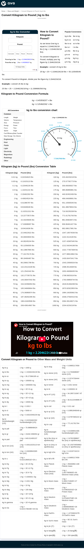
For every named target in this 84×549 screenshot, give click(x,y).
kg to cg (5, 381)
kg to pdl (5, 429)
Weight (15, 117)
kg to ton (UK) (8, 452)
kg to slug (48, 367)
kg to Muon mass (51, 481)
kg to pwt (6, 439)
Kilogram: (20, 37)
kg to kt (47, 389)
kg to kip (5, 415)
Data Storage (8, 136)
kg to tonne (48, 385)
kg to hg (5, 485)
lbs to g (76, 51)
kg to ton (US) (8, 446)
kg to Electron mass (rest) (49, 472)
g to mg (67, 62)
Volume (6, 120)
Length (6, 117)
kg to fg (5, 494)
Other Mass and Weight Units (54, 359)
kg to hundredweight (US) (8, 421)
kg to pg (5, 398)
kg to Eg (5, 464)
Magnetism (8, 154)
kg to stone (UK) (50, 380)
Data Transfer (17, 133)
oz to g (75, 55)
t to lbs (75, 47)
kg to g (75, 58)
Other (6, 161)
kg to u (5, 459)
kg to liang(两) (50, 531)
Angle (15, 130)
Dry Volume (17, 136)
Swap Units (20, 67)
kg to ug (5, 389)
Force (6, 128)
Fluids (6, 145)
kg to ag (5, 498)
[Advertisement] (42, 24)
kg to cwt (47, 406)
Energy (6, 125)
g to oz (67, 55)
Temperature (17, 120)
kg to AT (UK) (49, 401)
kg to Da (5, 508)
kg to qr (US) (49, 412)
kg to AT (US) (49, 394)
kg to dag (6, 490)
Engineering (8, 139)
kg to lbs (68, 36)
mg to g (76, 62)
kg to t (4, 406)
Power (15, 125)
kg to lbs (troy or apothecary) (50, 439)
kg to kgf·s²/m (49, 452)
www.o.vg (60, 545)
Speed (6, 130)
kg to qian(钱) (49, 535)
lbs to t (67, 47)
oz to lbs (76, 44)
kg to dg (5, 402)
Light (6, 148)
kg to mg (5, 385)
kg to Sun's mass (51, 521)
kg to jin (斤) (49, 526)
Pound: (20, 44)
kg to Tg (5, 473)
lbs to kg (76, 36)
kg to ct (5, 410)
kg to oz (68, 40)
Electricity (8, 151)
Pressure (16, 123)
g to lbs (67, 51)
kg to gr (5, 434)
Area (5, 123)
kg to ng (5, 393)
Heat (5, 142)
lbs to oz (68, 44)
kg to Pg (5, 468)
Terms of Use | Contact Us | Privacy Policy (33, 545)
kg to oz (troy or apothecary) (50, 446)
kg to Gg (5, 477)
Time (14, 128)
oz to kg (76, 40)
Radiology (8, 157)
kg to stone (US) (50, 373)
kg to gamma (7, 502)
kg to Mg (5, 481)
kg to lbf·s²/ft (49, 459)
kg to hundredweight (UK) (50, 432)
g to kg (67, 58)
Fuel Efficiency (8, 133)
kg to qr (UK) (49, 418)
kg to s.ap (48, 424)
